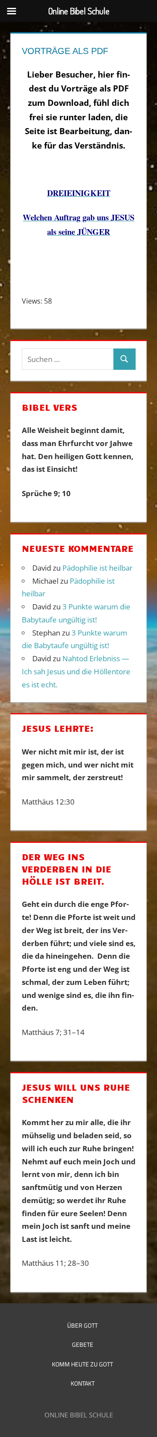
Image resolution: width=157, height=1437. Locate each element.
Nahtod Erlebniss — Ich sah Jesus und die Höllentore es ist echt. (76, 671)
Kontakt (83, 1383)
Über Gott (82, 1325)
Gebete (82, 1344)
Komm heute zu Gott (82, 1364)
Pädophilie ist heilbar (97, 568)
